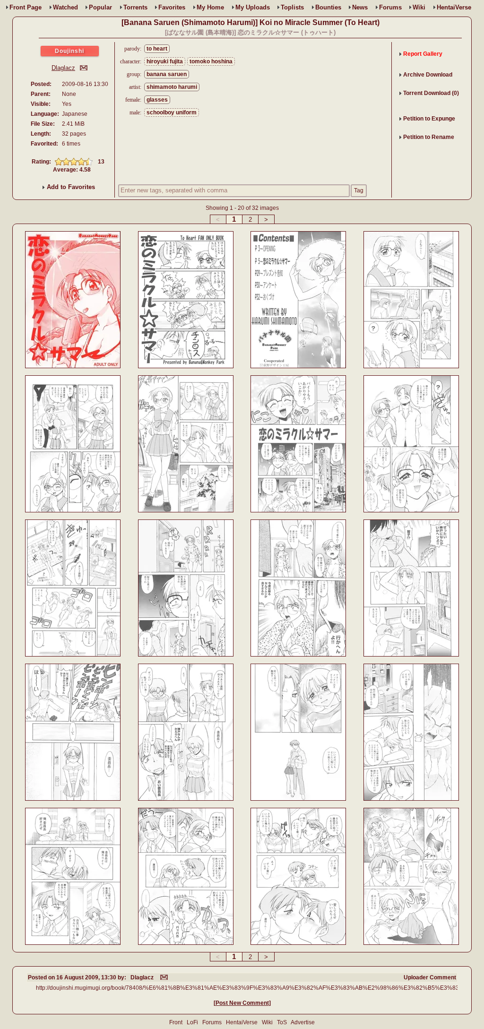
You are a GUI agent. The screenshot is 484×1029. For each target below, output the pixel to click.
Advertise (303, 1022)
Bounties (328, 7)
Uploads (252, 7)
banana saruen (167, 74)
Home (210, 7)
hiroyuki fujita (165, 61)
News (360, 7)
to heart (157, 48)
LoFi (192, 1022)
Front (25, 7)
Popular (100, 7)
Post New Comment (242, 1003)
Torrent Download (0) (431, 93)
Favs (171, 7)
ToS (282, 1022)
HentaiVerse (454, 7)
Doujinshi (69, 51)
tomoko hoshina (211, 61)
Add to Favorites (70, 186)
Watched (65, 7)
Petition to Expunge (429, 118)
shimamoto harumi (172, 87)
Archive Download (427, 74)
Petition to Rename (428, 137)
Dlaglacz (63, 67)
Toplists (292, 7)
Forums (390, 7)
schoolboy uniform (172, 112)
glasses (157, 99)
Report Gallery (422, 54)
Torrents (135, 7)
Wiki (419, 7)
